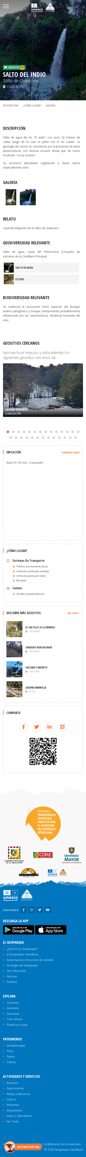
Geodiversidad (16, 1045)
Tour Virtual (14, 1019)
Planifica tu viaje (17, 1025)
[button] (8, 432)
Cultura (11, 1062)
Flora (10, 1051)
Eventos (12, 982)
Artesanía (13, 1105)
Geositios (13, 1008)
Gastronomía (15, 1088)
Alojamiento (14, 1110)
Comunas (13, 1003)
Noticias (12, 976)
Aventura (12, 1083)
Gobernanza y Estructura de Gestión (30, 960)
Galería (50, 105)
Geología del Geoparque (22, 965)
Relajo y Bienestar (18, 1094)
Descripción (10, 105)
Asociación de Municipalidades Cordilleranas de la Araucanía (42, 1144)
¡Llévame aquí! (71, 452)
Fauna (11, 1056)
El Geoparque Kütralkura (22, 954)
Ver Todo (13, 1121)
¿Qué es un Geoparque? (22, 949)
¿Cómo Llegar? (32, 105)
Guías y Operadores (19, 1116)
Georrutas (13, 1014)
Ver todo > (74, 613)
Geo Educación (16, 971)
